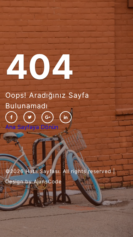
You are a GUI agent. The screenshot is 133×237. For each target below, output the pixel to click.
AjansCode (48, 181)
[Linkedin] (66, 117)
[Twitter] (29, 117)
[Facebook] (11, 117)
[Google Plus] (47, 117)
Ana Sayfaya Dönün (31, 126)
